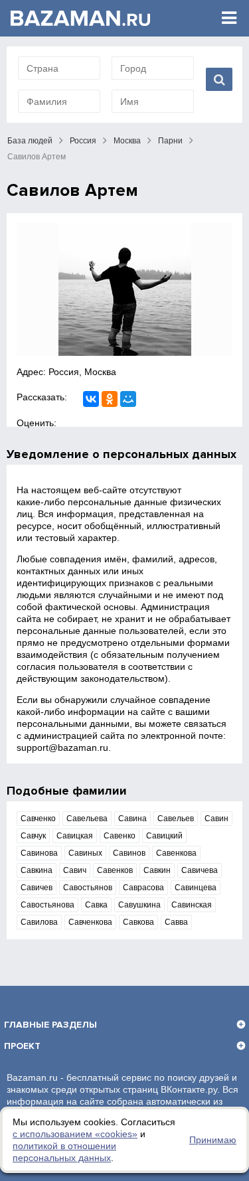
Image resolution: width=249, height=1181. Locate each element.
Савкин (157, 870)
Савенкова (176, 853)
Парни (170, 140)
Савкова (138, 922)
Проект (22, 1046)
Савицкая (74, 835)
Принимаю (212, 1140)
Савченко (38, 818)
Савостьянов (87, 887)
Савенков (115, 870)
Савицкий (164, 835)
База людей (29, 140)
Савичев (36, 887)
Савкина (36, 870)
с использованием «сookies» (75, 1134)
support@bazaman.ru (62, 747)
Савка (96, 904)
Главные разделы (50, 1024)
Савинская (191, 904)
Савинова (39, 853)
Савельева (87, 818)
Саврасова (143, 887)
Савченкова (90, 922)
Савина (132, 818)
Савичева (199, 870)
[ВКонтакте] (91, 399)
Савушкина (139, 904)
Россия (83, 140)
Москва (127, 140)
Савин (216, 818)
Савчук (33, 835)
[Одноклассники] (110, 399)
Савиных (85, 853)
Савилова (39, 922)
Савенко (119, 835)
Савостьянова (47, 904)
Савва (176, 922)
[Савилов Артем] (124, 289)
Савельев (175, 818)
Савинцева (195, 887)
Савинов (129, 853)
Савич (74, 870)
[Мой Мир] (128, 399)
